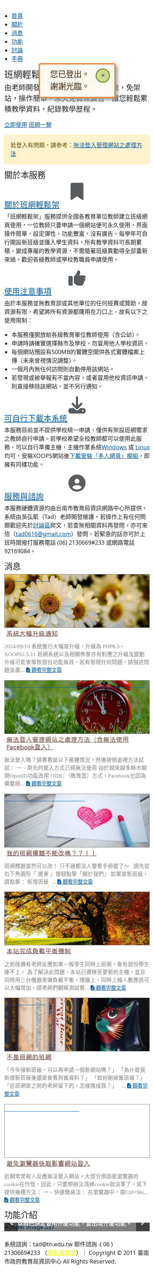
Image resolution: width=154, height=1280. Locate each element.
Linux (142, 447)
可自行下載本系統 (35, 418)
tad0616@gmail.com (43, 534)
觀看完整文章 (46, 670)
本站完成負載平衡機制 (38, 951)
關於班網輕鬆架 (31, 204)
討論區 (41, 525)
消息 (17, 33)
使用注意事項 (28, 291)
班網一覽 (40, 125)
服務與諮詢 (24, 496)
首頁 (17, 16)
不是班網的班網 (29, 1057)
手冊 (17, 59)
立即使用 (15, 125)
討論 (17, 50)
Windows (114, 447)
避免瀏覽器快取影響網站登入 (48, 1163)
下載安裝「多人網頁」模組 (103, 456)
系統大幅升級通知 (32, 633)
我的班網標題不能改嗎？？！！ (51, 853)
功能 (17, 42)
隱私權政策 (61, 1253)
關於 (17, 24)
